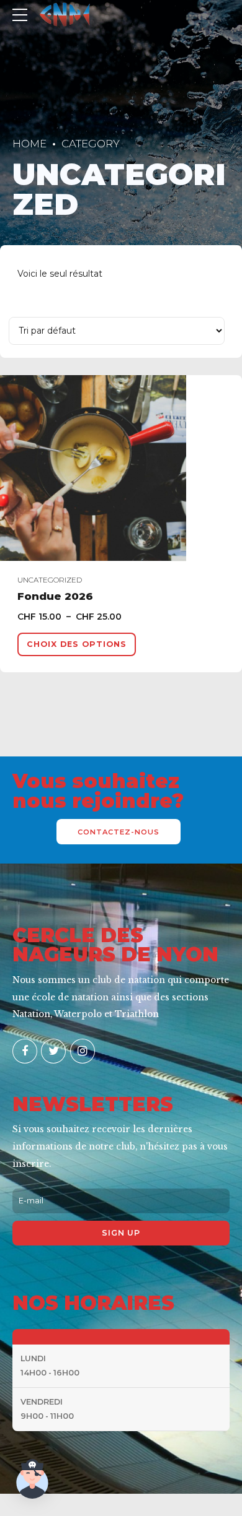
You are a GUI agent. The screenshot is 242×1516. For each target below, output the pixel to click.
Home (29, 143)
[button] (32, 1481)
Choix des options (77, 644)
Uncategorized (49, 580)
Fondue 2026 (55, 596)
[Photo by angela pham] (121, 468)
